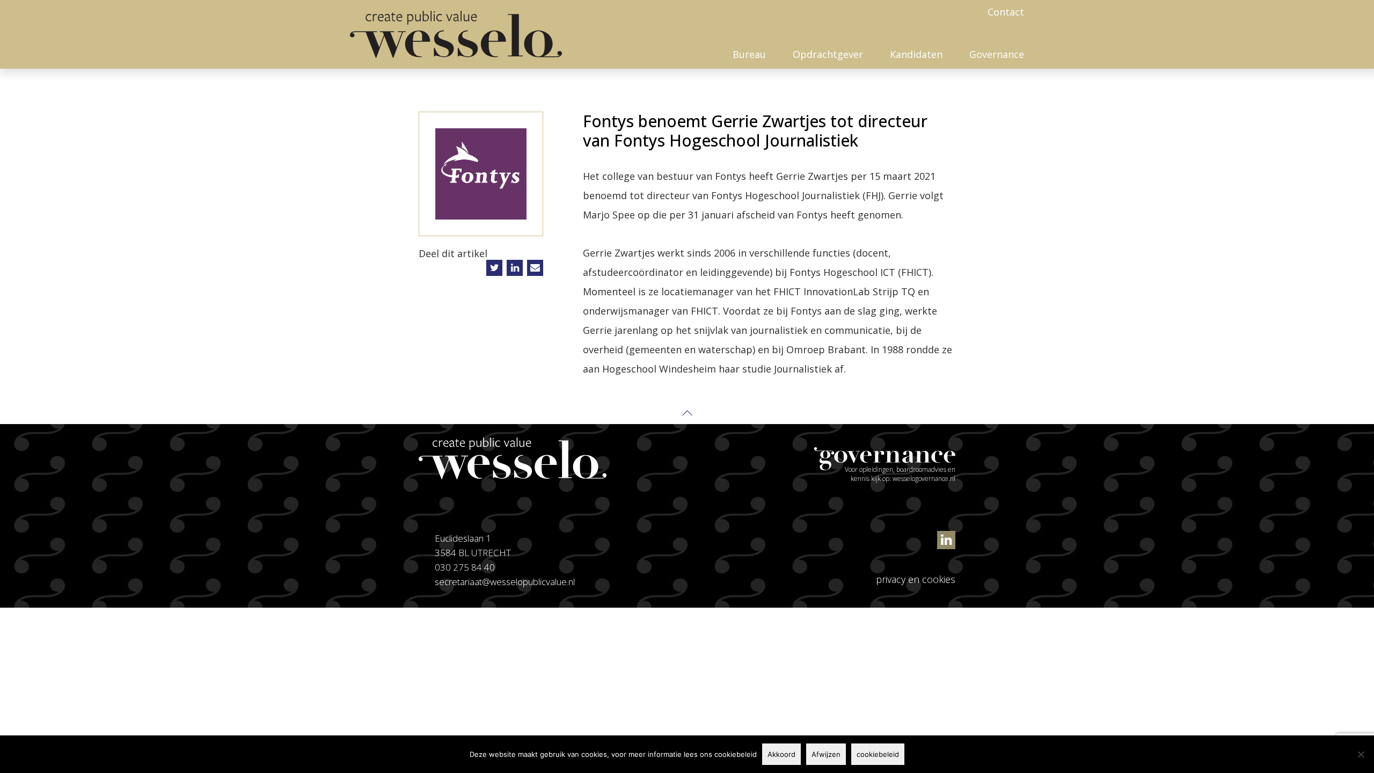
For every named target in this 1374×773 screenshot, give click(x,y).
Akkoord (781, 754)
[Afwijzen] (1360, 754)
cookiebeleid (878, 754)
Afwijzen (826, 754)
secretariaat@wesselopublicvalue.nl (505, 581)
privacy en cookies (915, 579)
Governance (996, 54)
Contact (1006, 11)
